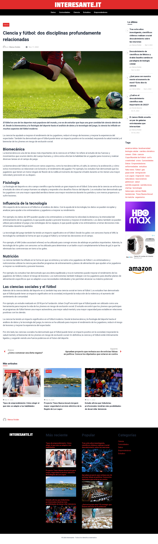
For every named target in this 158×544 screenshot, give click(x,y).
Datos (48, 371)
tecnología (137, 188)
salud (137, 181)
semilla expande (132, 185)
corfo (149, 157)
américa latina (131, 148)
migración (139, 175)
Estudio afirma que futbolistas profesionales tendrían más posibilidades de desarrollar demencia (103, 406)
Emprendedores (11, 371)
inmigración (140, 172)
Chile (134, 154)
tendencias (130, 194)
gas (143, 169)
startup (128, 188)
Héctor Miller (136, 89)
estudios (143, 166)
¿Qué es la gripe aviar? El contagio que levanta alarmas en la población (97, 505)
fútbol (138, 169)
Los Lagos (129, 175)
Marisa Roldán (14, 47)
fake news (129, 169)
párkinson (129, 181)
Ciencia (6, 25)
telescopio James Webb (135, 191)
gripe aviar (129, 172)
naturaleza (129, 178)
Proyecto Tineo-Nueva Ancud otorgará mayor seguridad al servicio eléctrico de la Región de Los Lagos (62, 406)
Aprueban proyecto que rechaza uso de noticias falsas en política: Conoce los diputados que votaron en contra (97, 477)
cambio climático (147, 151)
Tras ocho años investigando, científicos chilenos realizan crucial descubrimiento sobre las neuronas (141, 35)
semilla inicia (146, 185)
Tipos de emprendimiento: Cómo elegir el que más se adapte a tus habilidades (58, 445)
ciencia (141, 154)
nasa (147, 175)
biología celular (131, 151)
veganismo (140, 197)
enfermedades (131, 166)
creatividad (130, 160)
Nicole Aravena (137, 108)
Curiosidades (147, 160)
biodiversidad (144, 148)
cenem (128, 154)
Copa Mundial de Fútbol (135, 157)
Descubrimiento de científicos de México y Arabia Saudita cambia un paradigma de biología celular (141, 57)
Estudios (91, 371)
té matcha (129, 197)
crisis (138, 160)
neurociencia (141, 178)
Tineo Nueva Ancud (144, 194)
